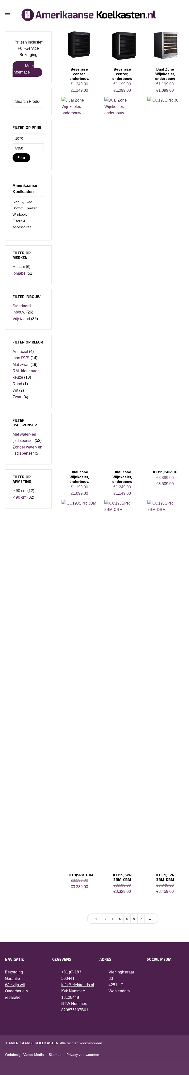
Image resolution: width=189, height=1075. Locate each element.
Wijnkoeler (21, 214)
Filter (21, 158)
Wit (15, 390)
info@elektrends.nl (77, 985)
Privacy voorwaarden (82, 1055)
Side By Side (22, 202)
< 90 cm (19, 497)
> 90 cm (19, 491)
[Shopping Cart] (181, 15)
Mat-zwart (21, 364)
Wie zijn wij (15, 985)
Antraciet (20, 351)
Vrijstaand (21, 319)
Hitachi (19, 267)
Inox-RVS (21, 358)
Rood (17, 384)
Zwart (17, 397)
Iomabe (19, 273)
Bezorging (14, 972)
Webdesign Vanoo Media (24, 1055)
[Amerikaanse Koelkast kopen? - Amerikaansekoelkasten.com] (94, 14)
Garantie (12, 978)
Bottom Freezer (25, 208)
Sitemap (55, 1055)
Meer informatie (23, 69)
